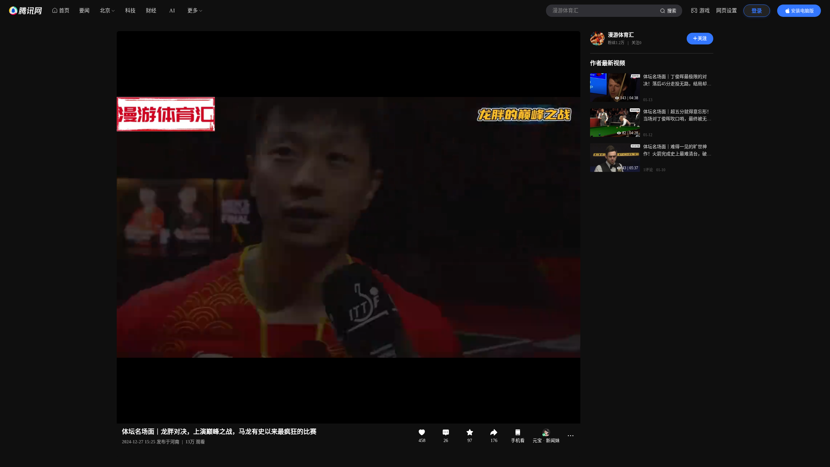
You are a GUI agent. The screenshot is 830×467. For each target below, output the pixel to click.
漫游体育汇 (621, 35)
